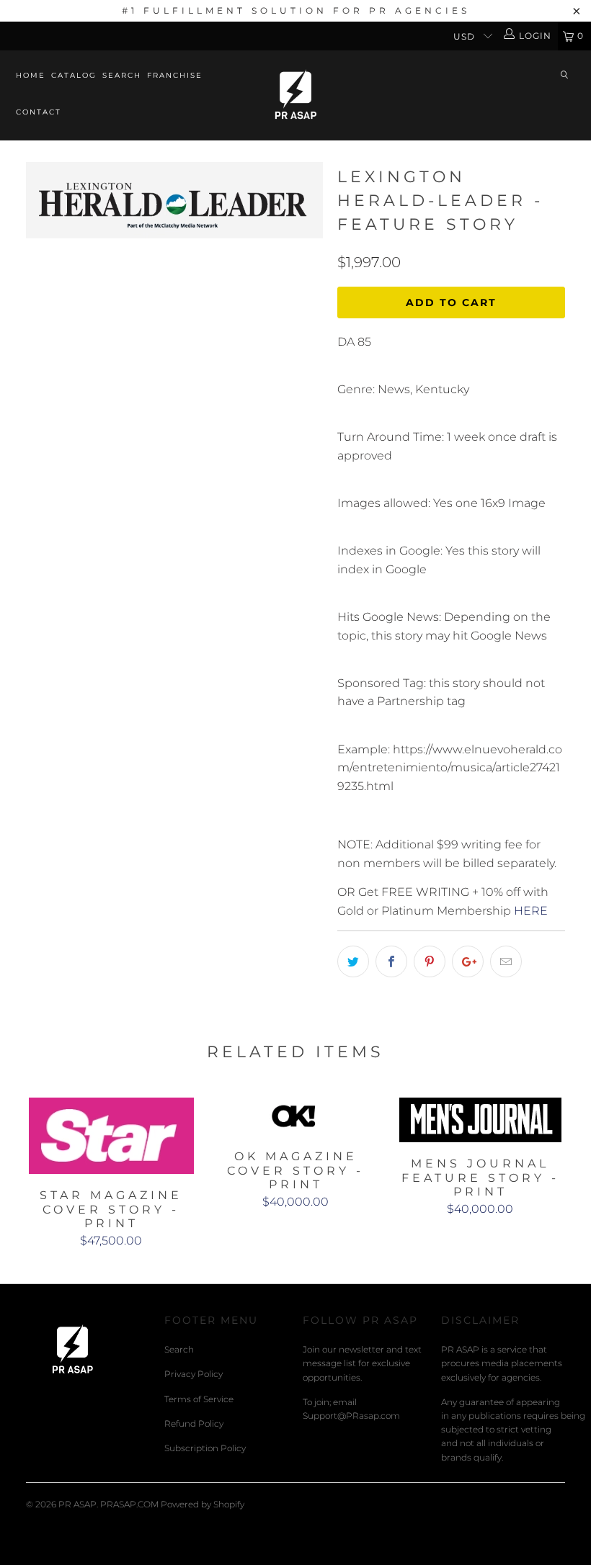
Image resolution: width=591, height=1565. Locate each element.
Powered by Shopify (202, 1504)
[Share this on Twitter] (353, 961)
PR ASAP (77, 1504)
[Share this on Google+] (468, 961)
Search (121, 75)
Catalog (74, 75)
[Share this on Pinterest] (429, 961)
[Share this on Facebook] (391, 961)
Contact (38, 112)
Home (30, 75)
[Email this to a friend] (506, 961)
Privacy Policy (193, 1373)
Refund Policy (193, 1423)
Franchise (175, 75)
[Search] (564, 76)
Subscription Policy (205, 1448)
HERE (531, 911)
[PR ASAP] (295, 95)
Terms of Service (199, 1399)
